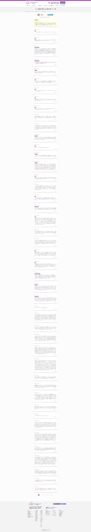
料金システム (28, 5)
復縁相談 (36, 512)
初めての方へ (29, 511)
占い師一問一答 (54, 515)
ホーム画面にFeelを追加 (30, 516)
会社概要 (60, 510)
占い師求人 (29, 517)
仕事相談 (36, 515)
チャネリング (42, 516)
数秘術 (41, 521)
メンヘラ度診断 (54, 512)
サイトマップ (60, 516)
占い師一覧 (45, 5)
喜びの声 (57, 5)
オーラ (41, 517)
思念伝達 (41, 515)
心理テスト (54, 511)
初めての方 (34, 5)
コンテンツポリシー (61, 512)
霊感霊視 (41, 511)
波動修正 (41, 512)
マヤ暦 (41, 522)
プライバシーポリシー (61, 511)
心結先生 (42, 14)
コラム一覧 (47, 510)
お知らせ (29, 515)
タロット (41, 524)
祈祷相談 (36, 516)
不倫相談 (36, 511)
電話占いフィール (45, 530)
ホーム (28, 510)
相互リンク (60, 515)
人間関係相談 (36, 517)
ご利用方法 (39, 5)
